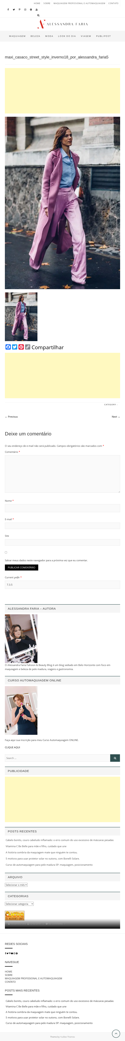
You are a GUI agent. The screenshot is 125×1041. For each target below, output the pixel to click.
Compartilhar (48, 347)
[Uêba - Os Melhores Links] (14, 912)
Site (7, 535)
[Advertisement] (62, 90)
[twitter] (7, 953)
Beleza (35, 36)
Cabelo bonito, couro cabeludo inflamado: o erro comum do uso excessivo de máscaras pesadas (60, 840)
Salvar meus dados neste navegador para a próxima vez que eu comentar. (46, 560)
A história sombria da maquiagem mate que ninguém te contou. (41, 852)
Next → (116, 416)
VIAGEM (86, 36)
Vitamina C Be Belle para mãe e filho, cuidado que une (36, 846)
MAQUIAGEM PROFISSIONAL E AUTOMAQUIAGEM (79, 3)
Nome (9, 500)
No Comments (55, 923)
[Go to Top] (116, 1034)
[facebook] (5, 953)
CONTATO (113, 3)
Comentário (12, 451)
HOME (37, 3)
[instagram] (15, 953)
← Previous (11, 416)
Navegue (12, 962)
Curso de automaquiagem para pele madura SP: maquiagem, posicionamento (49, 864)
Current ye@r (13, 577)
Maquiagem (17, 36)
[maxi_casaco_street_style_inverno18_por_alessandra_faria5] (62, 203)
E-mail (9, 519)
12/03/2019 (35, 923)
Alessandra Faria (18, 923)
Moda (49, 36)
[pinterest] (10, 953)
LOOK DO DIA (67, 36)
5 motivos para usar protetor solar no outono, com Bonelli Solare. (43, 858)
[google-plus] (17, 953)
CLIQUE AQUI (12, 747)
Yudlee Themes (67, 1036)
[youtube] (12, 953)
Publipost (103, 36)
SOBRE (46, 3)
